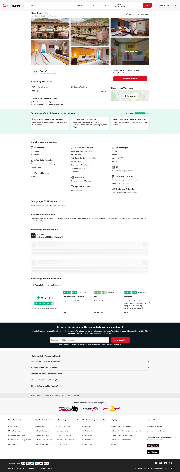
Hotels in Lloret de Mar (43, 440)
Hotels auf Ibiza (61, 444)
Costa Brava (86, 426)
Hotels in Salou (40, 426)
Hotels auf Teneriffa (63, 435)
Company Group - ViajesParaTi (19, 440)
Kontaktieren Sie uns (154, 426)
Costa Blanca (87, 444)
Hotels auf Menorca (63, 431)
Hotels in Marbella (42, 435)
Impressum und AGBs (16, 468)
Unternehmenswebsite (155, 431)
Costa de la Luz (87, 440)
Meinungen (12, 444)
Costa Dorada (87, 431)
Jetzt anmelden (120, 340)
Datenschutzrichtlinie (94, 344)
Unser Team (12, 426)
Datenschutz (31, 468)
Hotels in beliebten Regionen (121, 435)
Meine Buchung (14, 431)
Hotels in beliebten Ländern (121, 440)
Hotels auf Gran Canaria (65, 440)
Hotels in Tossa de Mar (43, 444)
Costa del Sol (87, 435)
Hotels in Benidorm (42, 431)
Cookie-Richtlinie (45, 468)
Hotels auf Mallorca (63, 426)
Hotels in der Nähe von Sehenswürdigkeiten (127, 431)
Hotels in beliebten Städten (121, 426)
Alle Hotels (115, 444)
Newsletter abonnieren (16, 435)
